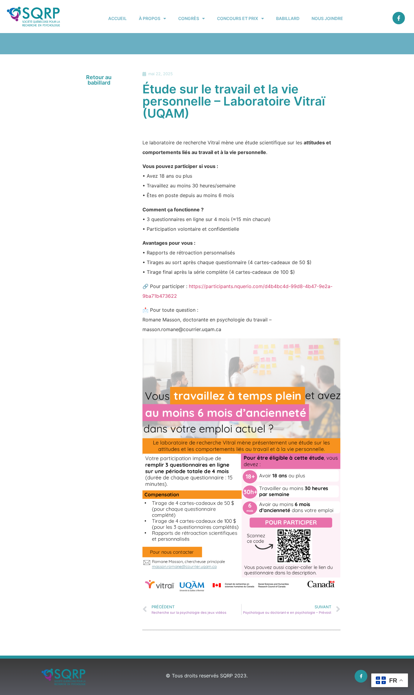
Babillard (287, 18)
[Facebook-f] (398, 18)
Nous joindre (327, 18)
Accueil (117, 18)
